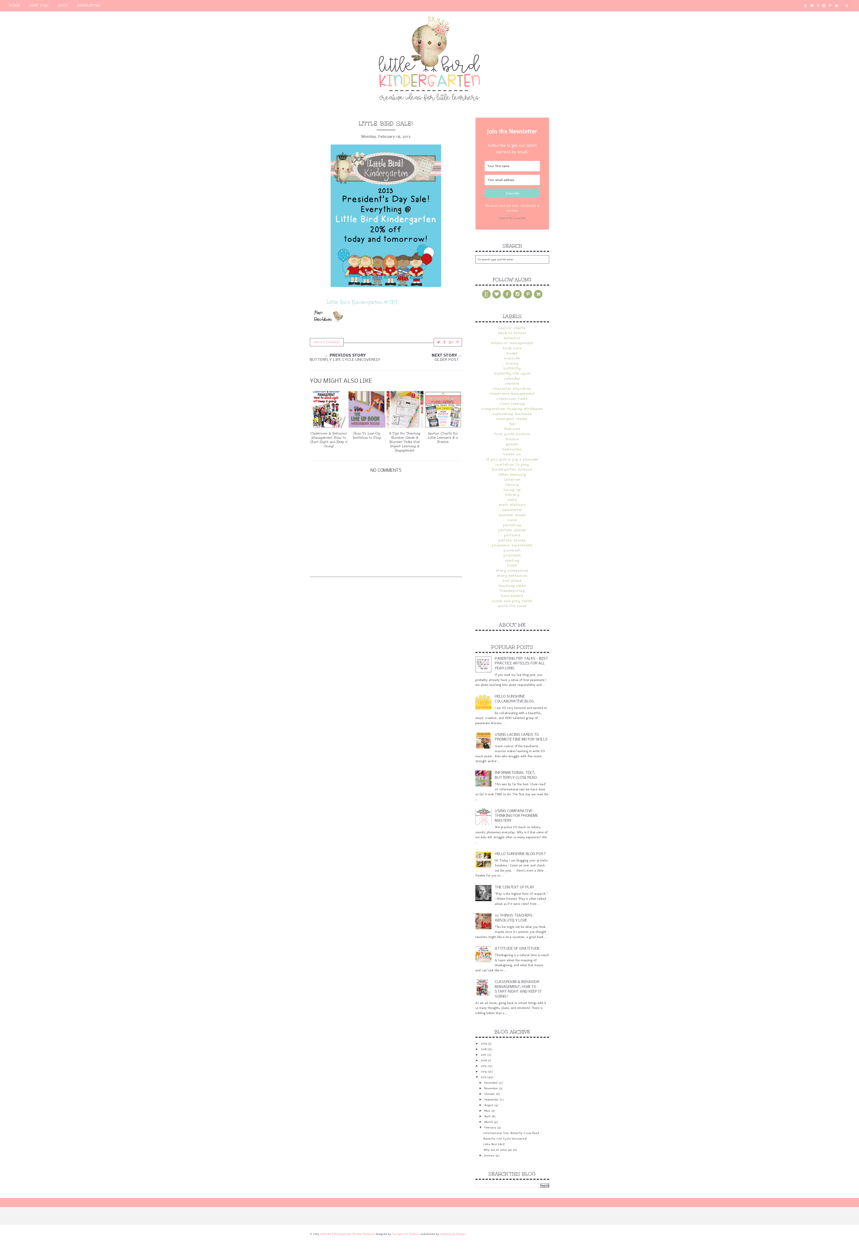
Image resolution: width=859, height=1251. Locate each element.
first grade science (512, 434)
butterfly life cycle (512, 373)
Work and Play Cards (512, 601)
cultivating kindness (512, 414)
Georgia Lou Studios (405, 1234)
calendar (512, 378)
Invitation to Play (512, 464)
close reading (512, 403)
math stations (512, 504)
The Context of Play (514, 887)
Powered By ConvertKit (512, 218)
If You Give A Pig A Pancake (512, 459)
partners (512, 535)
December (491, 1082)
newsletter (512, 510)
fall (512, 424)
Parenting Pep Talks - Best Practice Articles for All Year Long (521, 663)
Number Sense (512, 515)
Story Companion (512, 570)
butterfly (512, 368)
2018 (484, 1049)
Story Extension (512, 575)
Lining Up (512, 489)
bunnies (512, 358)
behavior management (512, 343)
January (490, 1155)
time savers (512, 596)
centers (512, 383)
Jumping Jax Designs (453, 1234)
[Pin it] (457, 342)
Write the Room (512, 606)
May (487, 1110)
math (512, 500)
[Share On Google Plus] (451, 342)
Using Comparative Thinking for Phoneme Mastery (516, 816)
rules (512, 565)
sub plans (512, 580)
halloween (512, 449)
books (512, 353)
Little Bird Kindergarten (335, 1234)
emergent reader (512, 419)
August (489, 1105)
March (489, 1121)
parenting (512, 525)
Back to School (512, 333)
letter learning (512, 474)
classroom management (512, 393)
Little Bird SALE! (494, 1144)
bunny (512, 363)
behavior (512, 338)
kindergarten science (512, 469)
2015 (484, 1066)
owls (512, 520)
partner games (512, 530)
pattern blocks (512, 540)
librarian (512, 479)
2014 (484, 1071)
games (512, 444)
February (491, 1127)
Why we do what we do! (500, 1149)
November (491, 1088)
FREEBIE (512, 439)
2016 (484, 1060)
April (488, 1116)
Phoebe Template (364, 1234)
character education (512, 388)
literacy (512, 494)
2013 (484, 1077)
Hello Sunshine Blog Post (520, 854)
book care (512, 348)
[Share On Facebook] (444, 342)
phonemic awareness (512, 545)
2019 (484, 1043)
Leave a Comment (326, 342)
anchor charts (512, 328)
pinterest (512, 550)
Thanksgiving (512, 590)
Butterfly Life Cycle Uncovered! (505, 1138)
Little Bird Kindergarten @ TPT (362, 302)
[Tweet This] (438, 342)
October (490, 1094)
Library (512, 484)
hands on (512, 454)
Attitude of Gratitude (517, 949)
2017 (484, 1054)
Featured (512, 429)
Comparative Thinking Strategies (512, 408)
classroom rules (512, 398)
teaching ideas (512, 585)
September (492, 1099)
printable (512, 555)
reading (512, 560)
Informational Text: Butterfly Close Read (511, 1133)
